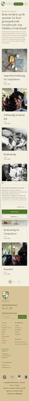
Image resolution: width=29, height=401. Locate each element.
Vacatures (4, 340)
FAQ (3, 338)
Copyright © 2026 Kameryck (11, 382)
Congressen (18, 327)
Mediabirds (19, 393)
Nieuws (4, 332)
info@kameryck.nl (6, 367)
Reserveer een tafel (20, 342)
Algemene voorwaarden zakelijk (14, 391)
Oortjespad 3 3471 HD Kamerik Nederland (6, 355)
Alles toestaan (14, 211)
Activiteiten (17, 334)
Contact (4, 343)
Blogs (3, 334)
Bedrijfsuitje (18, 330)
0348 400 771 (5, 365)
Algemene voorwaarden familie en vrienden (14, 388)
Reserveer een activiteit (21, 344)
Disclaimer (22, 382)
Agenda (4, 330)
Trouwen (17, 332)
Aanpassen (14, 216)
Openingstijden (6, 336)
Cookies (17, 385)
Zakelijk (17, 325)
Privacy (12, 385)
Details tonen (21, 207)
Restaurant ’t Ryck (6, 327)
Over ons (4, 325)
